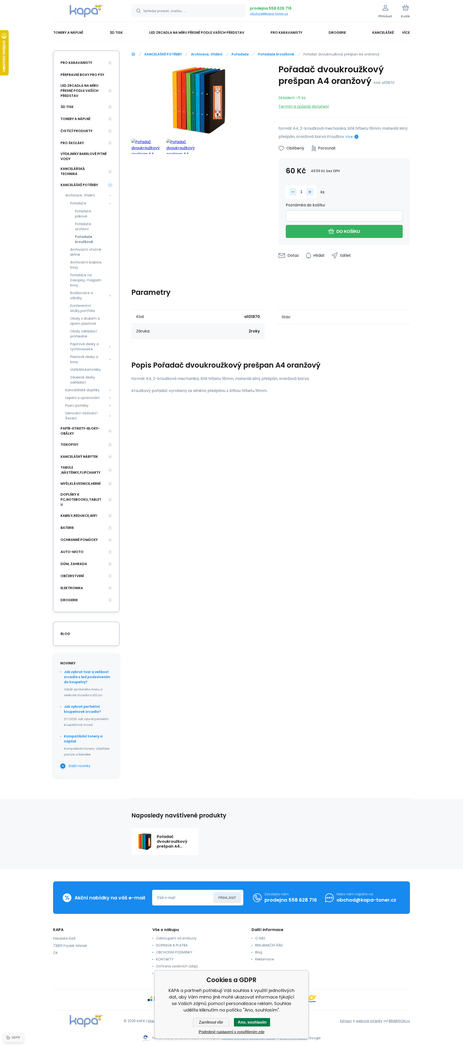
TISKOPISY (69, 444)
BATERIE (67, 527)
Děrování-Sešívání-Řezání (81, 416)
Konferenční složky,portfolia (82, 308)
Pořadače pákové (83, 214)
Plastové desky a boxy (84, 359)
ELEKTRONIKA (72, 588)
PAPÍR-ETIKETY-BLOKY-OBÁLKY (80, 431)
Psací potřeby (77, 405)
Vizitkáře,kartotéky (85, 369)
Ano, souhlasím (252, 1022)
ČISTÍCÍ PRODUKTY (76, 130)
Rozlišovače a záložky (81, 295)
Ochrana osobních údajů (177, 966)
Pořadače (240, 54)
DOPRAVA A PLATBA (172, 945)
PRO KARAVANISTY (76, 62)
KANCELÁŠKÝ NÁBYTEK (79, 456)
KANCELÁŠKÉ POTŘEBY (163, 54)
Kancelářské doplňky (82, 390)
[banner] (86, 11)
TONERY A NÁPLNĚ (75, 118)
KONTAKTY (165, 959)
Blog (258, 952)
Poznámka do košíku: (305, 205)
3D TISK (67, 106)
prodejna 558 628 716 (271, 8)
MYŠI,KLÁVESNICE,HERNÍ (81, 483)
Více (349, 136)
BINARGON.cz (399, 1021)
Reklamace (264, 959)
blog (65, 633)
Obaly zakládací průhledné (83, 334)
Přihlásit (227, 898)
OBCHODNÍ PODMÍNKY (174, 952)
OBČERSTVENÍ (72, 576)
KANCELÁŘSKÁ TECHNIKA (73, 171)
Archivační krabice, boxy (86, 265)
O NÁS (260, 938)
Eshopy (346, 1021)
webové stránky (369, 1021)
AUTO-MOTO (72, 551)
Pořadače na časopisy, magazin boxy (85, 280)
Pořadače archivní (83, 226)
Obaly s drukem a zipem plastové (85, 321)
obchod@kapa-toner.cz (269, 13)
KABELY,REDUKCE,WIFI (79, 515)
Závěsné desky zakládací (82, 380)
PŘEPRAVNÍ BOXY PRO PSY (82, 74)
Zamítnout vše (211, 1022)
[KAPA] (133, 54)
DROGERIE (69, 600)
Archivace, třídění (206, 54)
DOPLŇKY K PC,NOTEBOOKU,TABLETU (81, 499)
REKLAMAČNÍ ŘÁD (269, 945)
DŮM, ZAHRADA (74, 563)
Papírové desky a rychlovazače (84, 346)
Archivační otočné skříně (85, 252)
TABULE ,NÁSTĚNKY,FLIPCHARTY (80, 470)
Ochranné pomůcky (79, 539)
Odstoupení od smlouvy (176, 938)
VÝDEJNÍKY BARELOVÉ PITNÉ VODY (84, 156)
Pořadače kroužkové (276, 54)
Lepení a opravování (82, 397)
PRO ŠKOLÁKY (72, 143)
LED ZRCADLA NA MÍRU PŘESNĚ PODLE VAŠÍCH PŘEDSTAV (79, 90)
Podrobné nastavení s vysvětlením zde (232, 1032)
